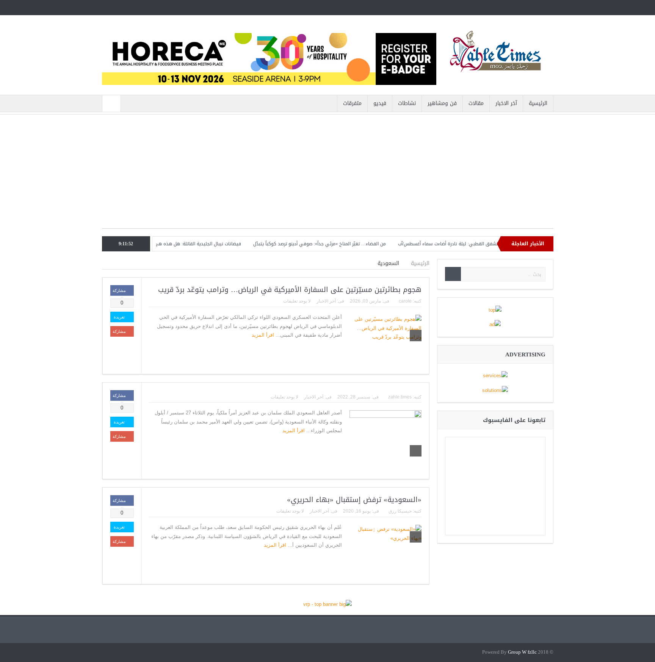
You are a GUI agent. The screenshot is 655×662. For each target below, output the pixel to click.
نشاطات (407, 103)
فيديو (379, 103)
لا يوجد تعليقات (297, 301)
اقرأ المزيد (262, 335)
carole (405, 301)
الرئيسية (538, 103)
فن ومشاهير (442, 103)
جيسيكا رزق (400, 511)
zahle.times (400, 397)
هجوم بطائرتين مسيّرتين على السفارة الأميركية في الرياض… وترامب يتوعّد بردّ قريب (290, 289)
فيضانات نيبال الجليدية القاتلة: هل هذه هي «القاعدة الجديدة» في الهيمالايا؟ (177, 244)
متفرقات (352, 103)
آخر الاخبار (506, 103)
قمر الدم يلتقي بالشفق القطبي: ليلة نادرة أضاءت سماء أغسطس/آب (479, 244)
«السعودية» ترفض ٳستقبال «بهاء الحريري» (353, 500)
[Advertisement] (327, 175)
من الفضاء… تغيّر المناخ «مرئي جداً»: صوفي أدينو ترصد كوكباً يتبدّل (333, 244)
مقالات (476, 103)
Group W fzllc (522, 652)
